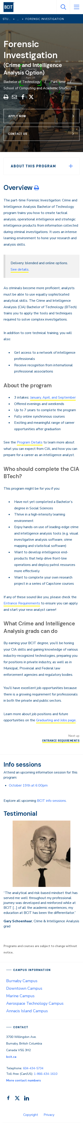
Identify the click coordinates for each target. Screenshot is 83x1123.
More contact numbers (23, 1080)
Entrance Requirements (22, 603)
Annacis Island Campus (27, 1011)
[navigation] (11, 7)
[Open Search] (63, 7)
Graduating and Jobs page (56, 720)
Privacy (49, 1115)
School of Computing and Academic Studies (37, 88)
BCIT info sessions (51, 800)
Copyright (30, 1115)
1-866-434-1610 (45, 1074)
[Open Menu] (76, 7)
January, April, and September (53, 397)
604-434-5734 (33, 1068)
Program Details (29, 442)
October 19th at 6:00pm (28, 785)
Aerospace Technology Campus (35, 1003)
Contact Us (17, 134)
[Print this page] (36, 187)
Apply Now (17, 116)
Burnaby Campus (21, 981)
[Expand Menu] (71, 166)
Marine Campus (20, 996)
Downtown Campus (24, 988)
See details (20, 269)
